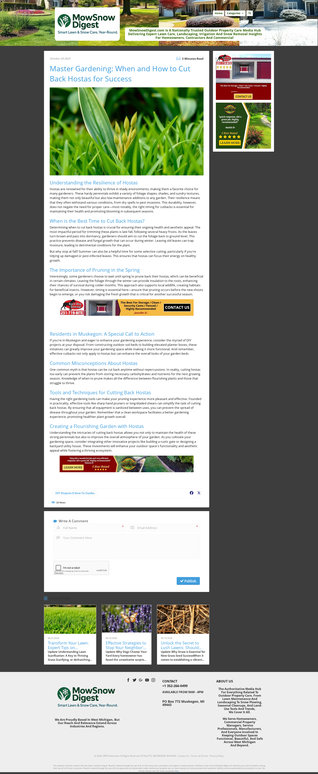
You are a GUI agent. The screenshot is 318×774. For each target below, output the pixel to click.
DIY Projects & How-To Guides (75, 493)
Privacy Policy (217, 755)
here (177, 771)
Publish (190, 581)
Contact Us (183, 755)
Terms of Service (199, 755)
